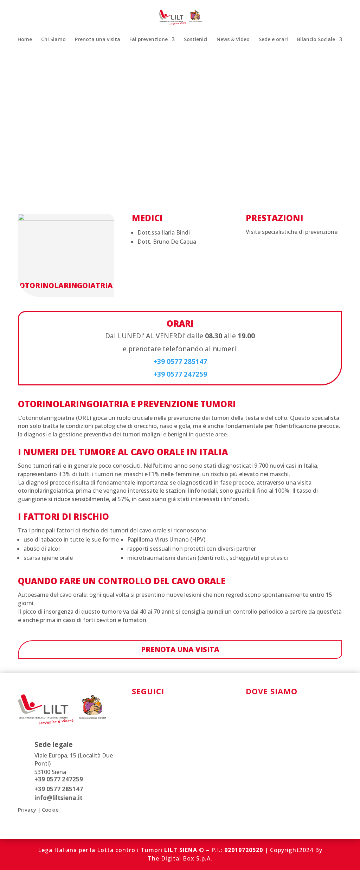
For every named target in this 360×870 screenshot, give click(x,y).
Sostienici (195, 40)
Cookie (50, 809)
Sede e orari (273, 40)
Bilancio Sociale (316, 40)
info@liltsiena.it (58, 798)
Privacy (27, 809)
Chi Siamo (53, 40)
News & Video (233, 40)
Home (25, 40)
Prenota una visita (97, 40)
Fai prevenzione (148, 40)
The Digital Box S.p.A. (180, 858)
